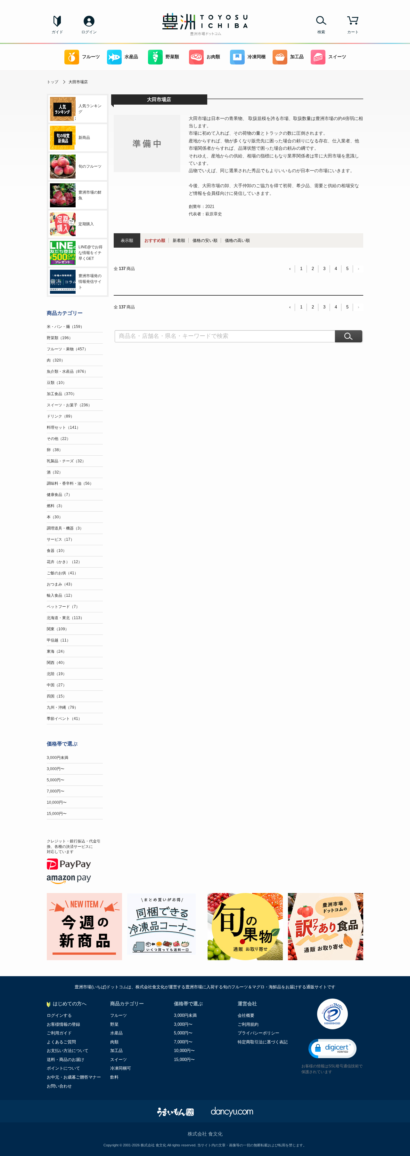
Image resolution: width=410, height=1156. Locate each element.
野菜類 (172, 56)
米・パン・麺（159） (65, 326)
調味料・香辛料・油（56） (70, 483)
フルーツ (91, 56)
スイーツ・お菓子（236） (69, 405)
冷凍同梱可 (120, 1068)
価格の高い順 (237, 240)
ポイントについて (63, 1068)
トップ (52, 82)
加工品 (297, 56)
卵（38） (55, 450)
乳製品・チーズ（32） (66, 461)
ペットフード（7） (63, 606)
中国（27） (57, 685)
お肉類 (213, 56)
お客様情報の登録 (63, 1024)
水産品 (131, 56)
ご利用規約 (248, 1024)
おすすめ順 (154, 240)
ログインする (59, 1015)
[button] (332, 1048)
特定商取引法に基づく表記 (263, 1042)
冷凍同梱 (257, 56)
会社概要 (246, 1015)
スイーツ (337, 56)
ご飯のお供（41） (62, 573)
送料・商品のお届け (65, 1059)
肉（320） (56, 360)
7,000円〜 (55, 791)
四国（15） (57, 696)
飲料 (114, 1077)
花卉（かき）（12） (64, 562)
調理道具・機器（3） (65, 528)
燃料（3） (55, 506)
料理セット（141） (63, 427)
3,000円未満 (57, 757)
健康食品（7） (59, 494)
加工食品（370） (62, 394)
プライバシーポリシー (258, 1033)
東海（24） (57, 651)
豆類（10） (57, 382)
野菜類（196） (60, 338)
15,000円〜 (57, 813)
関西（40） (57, 662)
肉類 (114, 1042)
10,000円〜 (57, 802)
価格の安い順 (205, 240)
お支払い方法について (67, 1050)
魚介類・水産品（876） (67, 371)
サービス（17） (60, 539)
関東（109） (58, 629)
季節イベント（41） (64, 718)
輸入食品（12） (60, 595)
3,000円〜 (55, 769)
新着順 (179, 240)
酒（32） (55, 472)
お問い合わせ (59, 1086)
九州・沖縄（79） (62, 707)
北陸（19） (57, 674)
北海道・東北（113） (65, 618)
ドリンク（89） (60, 416)
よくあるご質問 (61, 1042)
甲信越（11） (58, 640)
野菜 (114, 1024)
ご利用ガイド (59, 1033)
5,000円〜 (55, 780)
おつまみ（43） (60, 584)
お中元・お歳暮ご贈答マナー (74, 1077)
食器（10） (57, 550)
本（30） (55, 517)
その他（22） (58, 438)
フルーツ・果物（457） (67, 349)
